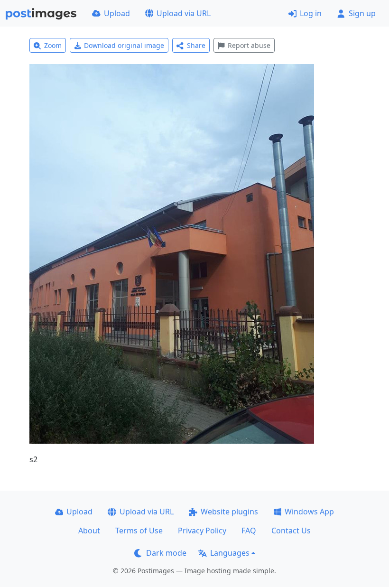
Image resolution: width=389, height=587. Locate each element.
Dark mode (166, 553)
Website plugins (229, 511)
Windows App (309, 511)
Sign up (362, 13)
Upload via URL (184, 13)
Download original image (124, 45)
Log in (311, 13)
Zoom (53, 45)
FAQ (248, 530)
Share (196, 45)
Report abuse (249, 45)
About (89, 530)
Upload (117, 13)
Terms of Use (139, 530)
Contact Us (291, 530)
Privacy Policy (202, 530)
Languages (230, 553)
